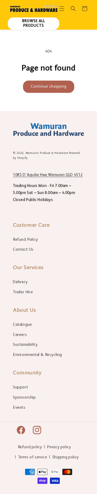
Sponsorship (24, 397)
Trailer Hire (23, 292)
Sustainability (25, 345)
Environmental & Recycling (37, 355)
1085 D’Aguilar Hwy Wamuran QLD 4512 (48, 175)
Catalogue (22, 325)
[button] (62, 8)
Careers (20, 335)
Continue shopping (48, 86)
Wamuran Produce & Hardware (47, 153)
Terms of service (32, 457)
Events (19, 408)
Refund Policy (25, 240)
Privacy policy (59, 447)
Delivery (20, 282)
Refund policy (30, 447)
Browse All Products (33, 23)
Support (20, 387)
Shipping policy (65, 457)
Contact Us (23, 250)
